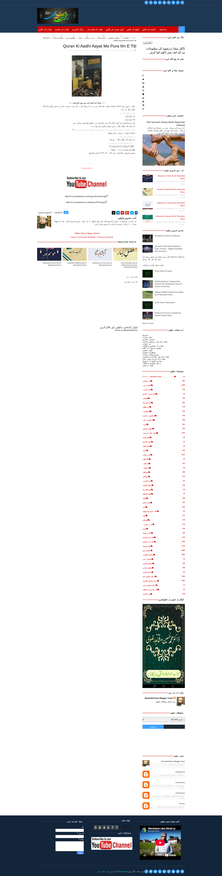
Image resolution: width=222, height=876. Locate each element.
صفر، (144, 507)
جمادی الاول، (146, 446)
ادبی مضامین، (146, 381)
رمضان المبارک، (147, 485)
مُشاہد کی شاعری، (148, 537)
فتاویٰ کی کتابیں (133, 29)
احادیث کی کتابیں (149, 29)
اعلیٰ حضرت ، (146, 390)
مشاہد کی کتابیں (45, 29)
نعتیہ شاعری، (146, 594)
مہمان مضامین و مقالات (151, 363)
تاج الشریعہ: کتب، (147, 420)
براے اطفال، (146, 407)
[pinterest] (173, 3)
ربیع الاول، (145, 472)
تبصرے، (144, 424)
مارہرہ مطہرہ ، (147, 524)
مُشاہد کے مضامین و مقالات (153, 346)
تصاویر (57, 36)
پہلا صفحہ (162, 29)
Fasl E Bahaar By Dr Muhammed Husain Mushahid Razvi (129, 265)
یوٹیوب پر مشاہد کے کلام (151, 348)
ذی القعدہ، (145, 468)
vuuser (182, 803)
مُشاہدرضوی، (146, 546)
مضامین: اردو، (84, 50)
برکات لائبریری (78, 29)
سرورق (145, 335)
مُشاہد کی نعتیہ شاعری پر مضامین (155, 356)
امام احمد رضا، (146, 403)
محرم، (144, 529)
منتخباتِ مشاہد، (73, 50)
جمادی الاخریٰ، (146, 442)
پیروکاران (153, 726)
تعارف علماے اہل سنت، (149, 433)
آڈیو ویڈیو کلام (80, 36)
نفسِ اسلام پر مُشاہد (150, 354)
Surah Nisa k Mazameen (165, 302)
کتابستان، (145, 520)
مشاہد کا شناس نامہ (95, 29)
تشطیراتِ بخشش (149, 352)
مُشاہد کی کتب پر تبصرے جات (153, 359)
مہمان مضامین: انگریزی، (149, 581)
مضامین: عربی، (147, 559)
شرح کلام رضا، (146, 490)
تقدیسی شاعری (148, 339)
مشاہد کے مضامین (112, 36)
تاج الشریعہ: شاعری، (148, 416)
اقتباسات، (132, 50)
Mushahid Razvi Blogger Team (159, 698)
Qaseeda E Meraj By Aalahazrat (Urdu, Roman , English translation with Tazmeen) (169, 248)
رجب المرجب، (146, 481)
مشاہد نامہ (101, 871)
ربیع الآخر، (145, 476)
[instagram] (169, 3)
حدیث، (144, 450)
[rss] (146, 3)
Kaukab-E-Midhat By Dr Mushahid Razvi (77, 264)
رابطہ (41, 36)
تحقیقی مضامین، (122, 50)
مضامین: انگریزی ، (147, 555)
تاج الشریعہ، (146, 411)
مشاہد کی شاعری (62, 29)
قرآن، (92, 50)
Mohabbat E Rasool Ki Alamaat (167, 236)
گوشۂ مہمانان (147, 365)
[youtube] (164, 3)
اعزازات (49, 36)
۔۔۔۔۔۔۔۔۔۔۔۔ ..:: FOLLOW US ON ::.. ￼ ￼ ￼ (158, 377)
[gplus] (160, 3)
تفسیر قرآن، (110, 50)
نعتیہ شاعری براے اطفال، (149, 590)
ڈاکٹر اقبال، (145, 459)
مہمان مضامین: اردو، (148, 576)
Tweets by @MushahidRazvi (126, 330)
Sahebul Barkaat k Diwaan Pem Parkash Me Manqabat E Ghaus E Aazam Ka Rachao (168, 283)
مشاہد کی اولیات (95, 36)
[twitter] (178, 3)
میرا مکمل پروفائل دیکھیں (165, 701)
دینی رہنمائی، (100, 50)
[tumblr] (151, 3)
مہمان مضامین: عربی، (149, 585)
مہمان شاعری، (147, 572)
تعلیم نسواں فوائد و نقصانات (153, 265)
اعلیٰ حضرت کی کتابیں (115, 29)
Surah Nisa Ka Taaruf (163, 271)
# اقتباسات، (58, 212)
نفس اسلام (67, 36)
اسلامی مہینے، (146, 385)
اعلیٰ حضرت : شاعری (149, 394)
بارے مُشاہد (146, 344)
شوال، (144, 498)
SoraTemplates (122, 871)
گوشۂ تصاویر (147, 350)
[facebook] (182, 3)
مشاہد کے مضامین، (148, 542)
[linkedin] (155, 3)
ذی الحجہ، (145, 463)
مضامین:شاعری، (147, 563)
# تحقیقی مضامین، (44, 212)
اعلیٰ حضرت (147, 337)
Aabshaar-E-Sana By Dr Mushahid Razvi (102, 264)
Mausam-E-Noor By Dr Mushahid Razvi (52, 264)
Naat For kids (147, 323)
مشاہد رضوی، (146, 533)
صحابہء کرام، (146, 503)
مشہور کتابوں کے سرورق (152, 361)
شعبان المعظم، (146, 494)
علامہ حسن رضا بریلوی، (149, 511)
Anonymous (180, 772)
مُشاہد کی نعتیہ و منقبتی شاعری (154, 341)
